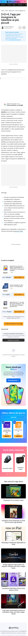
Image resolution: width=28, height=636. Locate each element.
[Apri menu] (20, 1)
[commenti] (20, 27)
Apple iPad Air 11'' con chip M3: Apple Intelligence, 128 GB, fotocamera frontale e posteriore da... (17, 304)
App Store (11, 10)
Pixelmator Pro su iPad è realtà (13, 500)
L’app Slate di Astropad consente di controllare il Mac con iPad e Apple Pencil (13, 612)
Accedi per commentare (13, 340)
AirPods (20, 5)
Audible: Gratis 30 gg (18, 430)
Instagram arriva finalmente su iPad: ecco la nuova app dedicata (13, 521)
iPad (9, 5)
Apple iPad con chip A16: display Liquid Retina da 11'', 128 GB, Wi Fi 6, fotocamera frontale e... (17, 268)
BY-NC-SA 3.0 (13, 633)
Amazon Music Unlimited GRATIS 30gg (7, 431)
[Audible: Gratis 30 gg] (18, 424)
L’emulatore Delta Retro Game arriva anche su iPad (13, 589)
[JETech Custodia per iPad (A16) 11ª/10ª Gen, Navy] (5, 286)
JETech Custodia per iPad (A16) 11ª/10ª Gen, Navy (16, 285)
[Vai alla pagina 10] (19, 474)
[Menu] (2, 1)
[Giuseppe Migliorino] (2, 27)
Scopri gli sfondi (12, 380)
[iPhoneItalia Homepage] (13, 1)
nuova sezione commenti (15, 39)
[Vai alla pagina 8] (16, 474)
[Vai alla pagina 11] (20, 474)
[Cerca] (4, 1)
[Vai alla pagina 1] (7, 474)
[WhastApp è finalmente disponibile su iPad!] (13, 533)
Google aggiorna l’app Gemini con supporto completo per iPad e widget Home (13, 566)
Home (2, 10)
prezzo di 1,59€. (18, 231)
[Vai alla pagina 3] (10, 474)
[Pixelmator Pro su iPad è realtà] (13, 491)
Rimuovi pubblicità (13, 64)
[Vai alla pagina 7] (15, 474)
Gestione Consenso (21, 633)
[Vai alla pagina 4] (11, 474)
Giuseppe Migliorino (9, 27)
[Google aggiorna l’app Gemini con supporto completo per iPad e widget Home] (13, 555)
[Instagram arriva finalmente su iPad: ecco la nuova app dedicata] (13, 511)
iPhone (3, 5)
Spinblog (8, 631)
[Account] (24, 1)
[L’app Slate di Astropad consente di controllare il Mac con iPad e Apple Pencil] (13, 601)
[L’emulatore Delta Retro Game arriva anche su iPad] (13, 579)
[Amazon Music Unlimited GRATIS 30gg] (7, 424)
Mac (14, 5)
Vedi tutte (13, 417)
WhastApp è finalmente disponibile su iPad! (13, 543)
